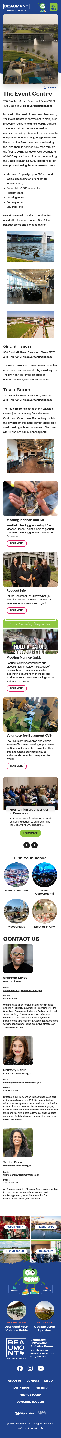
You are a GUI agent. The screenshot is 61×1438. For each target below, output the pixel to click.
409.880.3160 (10, 1091)
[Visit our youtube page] (41, 1369)
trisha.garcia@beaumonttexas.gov (21, 1175)
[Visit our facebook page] (20, 1369)
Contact (33, 1380)
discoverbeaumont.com (37, 106)
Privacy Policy (30, 1395)
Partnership (22, 1388)
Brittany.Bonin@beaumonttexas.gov (22, 1083)
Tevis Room (15, 409)
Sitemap (42, 1388)
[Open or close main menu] (54, 7)
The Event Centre (13, 119)
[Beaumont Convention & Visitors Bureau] (16, 7)
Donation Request (30, 1402)
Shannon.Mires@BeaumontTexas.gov (22, 991)
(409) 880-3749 (38, 1357)
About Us (15, 1380)
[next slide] (34, 845)
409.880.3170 (10, 1183)
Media (48, 1380)
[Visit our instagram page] (30, 1369)
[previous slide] (26, 845)
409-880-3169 (10, 999)
